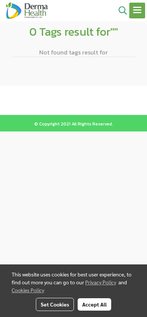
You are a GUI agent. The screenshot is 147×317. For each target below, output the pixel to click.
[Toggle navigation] (137, 10)
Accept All (94, 304)
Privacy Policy (100, 282)
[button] (120, 10)
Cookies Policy (28, 290)
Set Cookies (55, 304)
